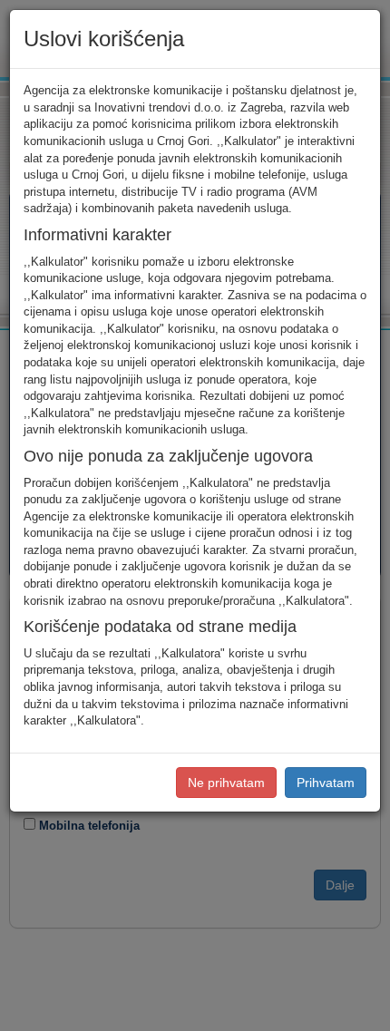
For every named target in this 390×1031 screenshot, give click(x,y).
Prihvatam (326, 782)
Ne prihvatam (226, 782)
